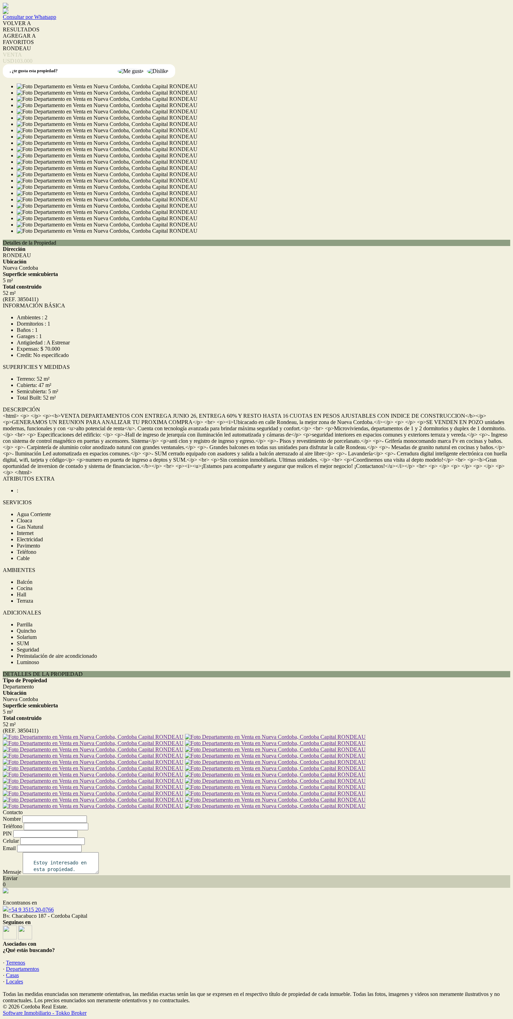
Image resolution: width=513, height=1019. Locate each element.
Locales (14, 981)
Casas (12, 975)
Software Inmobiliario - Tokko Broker (45, 1013)
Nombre (12, 819)
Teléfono (12, 826)
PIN (7, 833)
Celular (11, 841)
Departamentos (22, 969)
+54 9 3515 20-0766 (31, 910)
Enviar (10, 878)
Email (9, 848)
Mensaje (12, 872)
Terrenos (15, 963)
